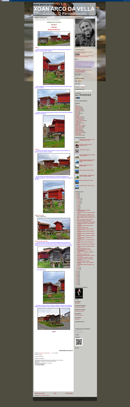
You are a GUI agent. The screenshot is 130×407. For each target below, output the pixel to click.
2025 (77, 194)
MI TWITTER (77, 319)
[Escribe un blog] (54, 353)
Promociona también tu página (79, 332)
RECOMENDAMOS (78, 130)
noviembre (79, 199)
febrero (78, 268)
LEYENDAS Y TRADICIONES (80, 120)
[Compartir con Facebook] (56, 353)
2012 (77, 284)
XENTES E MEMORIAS (79, 135)
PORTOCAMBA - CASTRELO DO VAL (83, 254)
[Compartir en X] (55, 353)
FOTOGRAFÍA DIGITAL (79, 118)
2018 (77, 276)
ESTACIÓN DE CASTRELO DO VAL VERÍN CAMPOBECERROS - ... (84, 250)
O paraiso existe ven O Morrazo (79, 330)
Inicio (55, 393)
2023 (77, 197)
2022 (77, 271)
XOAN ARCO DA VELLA (45, 5)
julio (78, 205)
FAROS (76, 115)
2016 (77, 279)
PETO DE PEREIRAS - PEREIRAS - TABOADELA (85, 257)
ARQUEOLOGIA (78, 107)
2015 (77, 280)
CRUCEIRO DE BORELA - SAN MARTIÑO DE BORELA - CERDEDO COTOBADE (86, 176)
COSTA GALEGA (78, 113)
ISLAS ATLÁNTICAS (78, 119)
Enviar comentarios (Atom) (44, 395)
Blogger (82, 399)
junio (78, 206)
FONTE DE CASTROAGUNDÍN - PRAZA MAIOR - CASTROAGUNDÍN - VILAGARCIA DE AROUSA (87, 161)
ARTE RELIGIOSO (78, 109)
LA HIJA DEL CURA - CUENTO (84, 149)
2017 (77, 278)
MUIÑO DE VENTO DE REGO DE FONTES (86, 180)
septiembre (79, 202)
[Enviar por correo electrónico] (53, 353)
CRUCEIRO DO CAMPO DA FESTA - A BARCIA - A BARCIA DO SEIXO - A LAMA (87, 140)
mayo (78, 207)
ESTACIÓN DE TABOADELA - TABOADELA (84, 220)
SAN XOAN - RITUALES (79, 131)
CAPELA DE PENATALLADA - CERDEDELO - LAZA (85, 214)
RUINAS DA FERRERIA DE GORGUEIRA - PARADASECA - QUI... (84, 210)
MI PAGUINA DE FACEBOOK (80, 307)
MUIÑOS (76, 124)
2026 (77, 193)
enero (78, 269)
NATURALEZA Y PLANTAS (79, 125)
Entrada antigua (69, 393)
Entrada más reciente (40, 393)
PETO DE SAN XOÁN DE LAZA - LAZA (83, 248)
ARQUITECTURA (78, 108)
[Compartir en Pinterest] (57, 353)
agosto (78, 203)
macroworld (72, 399)
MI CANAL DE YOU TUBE (79, 311)
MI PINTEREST (77, 303)
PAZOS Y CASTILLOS (78, 126)
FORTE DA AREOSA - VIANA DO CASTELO (86, 170)
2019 (77, 275)
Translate (83, 86)
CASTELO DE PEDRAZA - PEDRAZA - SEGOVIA (85, 219)
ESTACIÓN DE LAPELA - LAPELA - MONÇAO (86, 185)
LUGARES (40, 354)
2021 (77, 272)
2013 (77, 283)
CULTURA (77, 114)
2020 (77, 274)
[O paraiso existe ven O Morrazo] (75, 331)
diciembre (79, 198)
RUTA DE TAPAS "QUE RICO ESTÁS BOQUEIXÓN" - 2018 (85, 145)
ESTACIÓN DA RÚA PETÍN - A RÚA (82, 227)
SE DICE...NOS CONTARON (79, 132)
